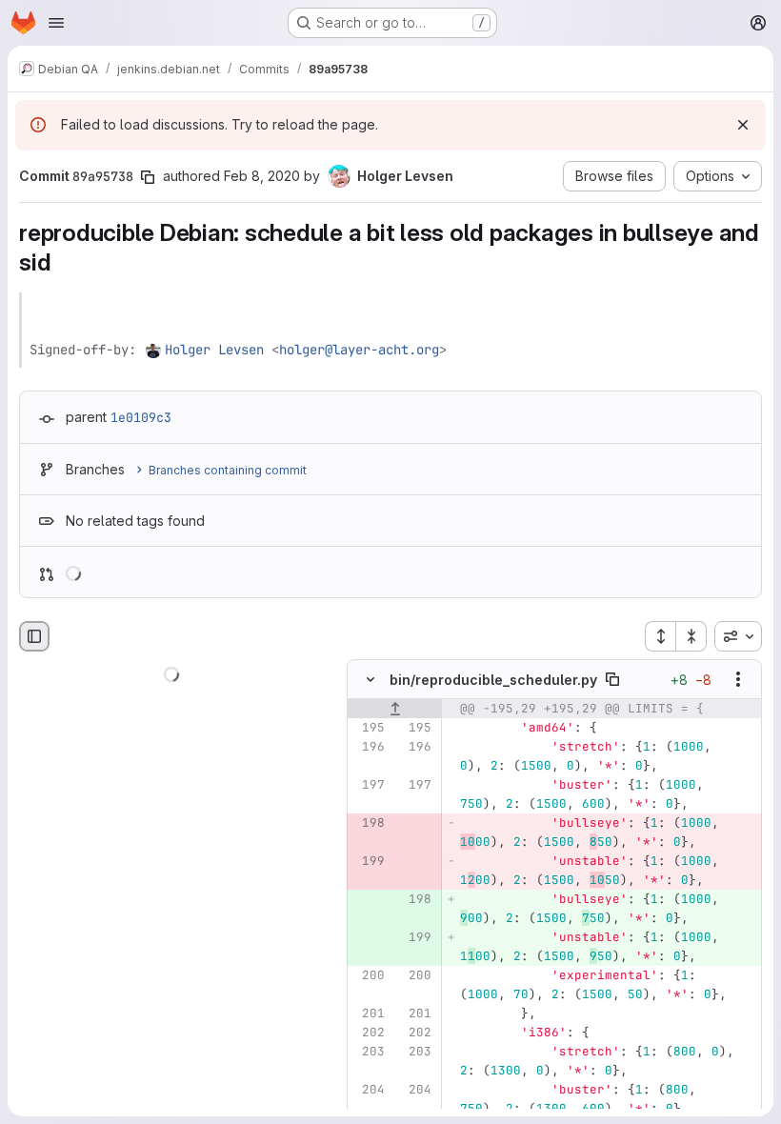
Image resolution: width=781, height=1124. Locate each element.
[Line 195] (368, 727)
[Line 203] (368, 1051)
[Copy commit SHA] (147, 177)
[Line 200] (368, 975)
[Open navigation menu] (56, 23)
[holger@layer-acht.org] (154, 349)
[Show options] (738, 679)
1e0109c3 (140, 417)
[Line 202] (368, 1032)
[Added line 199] (415, 937)
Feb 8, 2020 (262, 176)
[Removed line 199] (368, 861)
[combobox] (738, 636)
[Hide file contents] (370, 679)
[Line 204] (368, 1089)
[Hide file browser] (34, 636)
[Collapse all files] (691, 636)
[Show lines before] (395, 708)
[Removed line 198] (368, 823)
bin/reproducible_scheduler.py (493, 679)
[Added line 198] (415, 899)
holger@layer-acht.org (359, 349)
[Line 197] (368, 784)
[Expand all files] (660, 636)
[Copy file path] (612, 679)
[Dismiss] (742, 124)
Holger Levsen (214, 349)
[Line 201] (368, 1013)
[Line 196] (368, 746)
